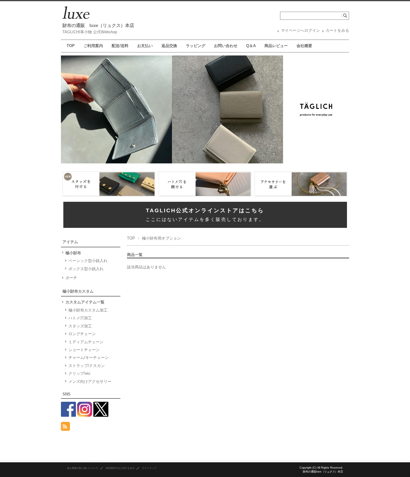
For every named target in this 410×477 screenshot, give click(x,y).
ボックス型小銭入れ (86, 269)
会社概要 (304, 45)
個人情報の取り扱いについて (82, 468)
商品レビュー (276, 45)
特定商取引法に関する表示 (120, 468)
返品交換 (169, 45)
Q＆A (251, 45)
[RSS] (65, 427)
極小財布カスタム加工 (87, 310)
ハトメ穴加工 (80, 318)
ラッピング (195, 45)
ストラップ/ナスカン (86, 365)
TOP (71, 45)
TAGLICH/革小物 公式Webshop (89, 32)
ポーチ (71, 278)
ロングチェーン (82, 334)
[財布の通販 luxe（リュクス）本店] (75, 19)
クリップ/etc (79, 373)
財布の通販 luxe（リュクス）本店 (98, 25)
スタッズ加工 (80, 326)
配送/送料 (120, 45)
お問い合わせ (225, 45)
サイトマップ (149, 468)
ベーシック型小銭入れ (87, 260)
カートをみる (337, 30)
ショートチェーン (84, 349)
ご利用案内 (93, 45)
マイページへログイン (300, 30)
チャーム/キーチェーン (88, 357)
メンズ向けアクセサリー (89, 381)
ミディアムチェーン (86, 342)
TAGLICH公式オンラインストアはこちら (205, 210)
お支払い (145, 45)
